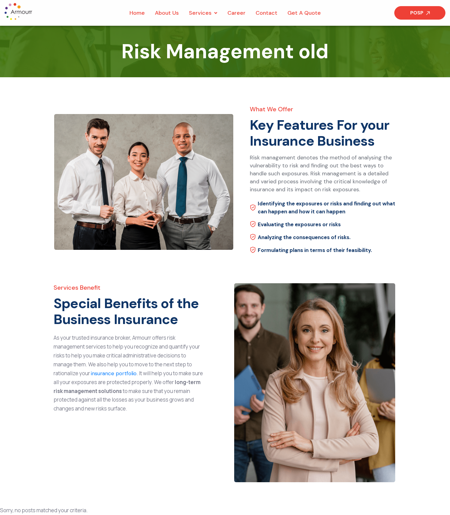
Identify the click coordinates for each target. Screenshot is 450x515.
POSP (417, 13)
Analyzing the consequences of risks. (304, 237)
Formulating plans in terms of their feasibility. (315, 250)
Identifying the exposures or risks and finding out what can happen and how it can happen (326, 207)
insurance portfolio (114, 373)
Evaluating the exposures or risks (299, 224)
